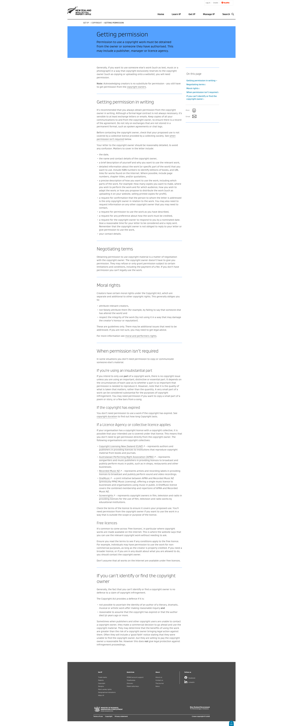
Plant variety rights (105, 689)
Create (215, 3)
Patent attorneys (133, 686)
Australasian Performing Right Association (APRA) (126, 456)
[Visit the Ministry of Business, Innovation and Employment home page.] (108, 711)
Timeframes (131, 680)
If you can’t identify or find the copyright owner (201, 97)
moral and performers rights (140, 335)
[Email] (194, 117)
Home (161, 14)
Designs (101, 686)
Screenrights (106, 495)
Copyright (101, 683)
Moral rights (192, 88)
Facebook (191, 678)
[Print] (194, 110)
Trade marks (102, 677)
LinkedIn (191, 682)
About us (159, 677)
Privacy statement (121, 716)
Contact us (159, 680)
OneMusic (104, 478)
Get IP (192, 14)
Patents (101, 680)
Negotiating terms (195, 84)
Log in (208, 3)
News (158, 686)
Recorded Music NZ (109, 470)
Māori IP (101, 695)
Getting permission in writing (200, 80)
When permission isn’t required (202, 92)
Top (231, 724)
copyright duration (107, 416)
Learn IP (176, 14)
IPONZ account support (135, 677)
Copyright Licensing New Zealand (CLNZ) (121, 446)
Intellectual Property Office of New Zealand (79, 11)
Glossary (130, 683)
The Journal (160, 683)
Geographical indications (107, 692)
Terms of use (98, 716)
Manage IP (209, 14)
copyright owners (136, 86)
